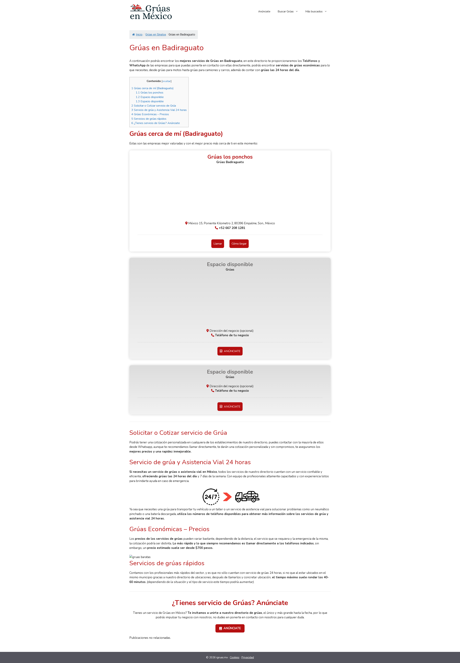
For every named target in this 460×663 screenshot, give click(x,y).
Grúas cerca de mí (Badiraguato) (152, 88)
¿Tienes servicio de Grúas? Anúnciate (155, 123)
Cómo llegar (239, 244)
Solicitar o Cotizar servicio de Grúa (153, 106)
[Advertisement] (230, 194)
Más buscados (314, 11)
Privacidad (247, 657)
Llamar (217, 244)
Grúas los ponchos (149, 93)
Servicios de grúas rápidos (148, 119)
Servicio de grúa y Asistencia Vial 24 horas (159, 110)
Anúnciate (264, 11)
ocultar (166, 81)
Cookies (234, 657)
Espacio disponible (150, 97)
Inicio (139, 34)
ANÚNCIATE (231, 351)
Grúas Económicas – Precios (150, 114)
